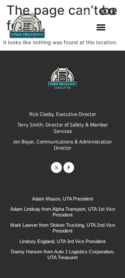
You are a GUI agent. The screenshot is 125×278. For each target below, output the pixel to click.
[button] (101, 27)
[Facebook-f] (111, 11)
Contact (87, 11)
